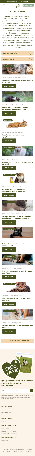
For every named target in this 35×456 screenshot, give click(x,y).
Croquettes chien (6, 412)
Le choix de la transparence (9, 433)
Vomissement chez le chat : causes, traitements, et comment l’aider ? (15, 108)
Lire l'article (9, 86)
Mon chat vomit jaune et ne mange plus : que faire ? (17, 299)
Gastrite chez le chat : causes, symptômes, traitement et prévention (16, 136)
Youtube (21, 449)
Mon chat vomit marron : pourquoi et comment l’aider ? (16, 245)
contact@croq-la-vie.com (10, 449)
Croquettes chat (5, 410)
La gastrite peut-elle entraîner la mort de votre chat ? (17, 81)
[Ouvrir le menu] (4, 5)
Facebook (29, 449)
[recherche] (8, 5)
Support (28, 451)
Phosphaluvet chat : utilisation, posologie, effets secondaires (13, 190)
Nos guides (4, 440)
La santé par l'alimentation (8, 431)
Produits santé (5, 414)
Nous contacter (28, 5)
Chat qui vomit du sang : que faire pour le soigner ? (17, 163)
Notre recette (5, 428)
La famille (4, 421)
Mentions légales (19, 451)
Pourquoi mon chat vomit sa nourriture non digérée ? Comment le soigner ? (16, 217)
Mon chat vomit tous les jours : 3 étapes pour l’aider (17, 272)
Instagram (8, 451)
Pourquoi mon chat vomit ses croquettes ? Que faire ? (17, 326)
